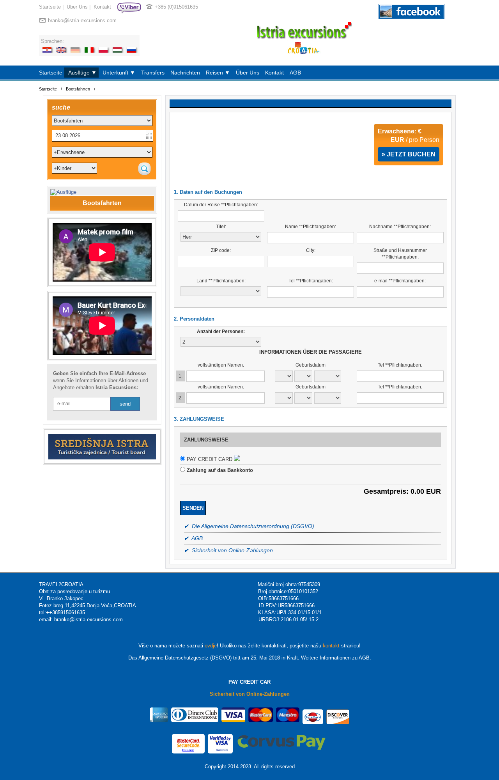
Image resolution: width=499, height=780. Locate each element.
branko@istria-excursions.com (82, 20)
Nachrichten (185, 72)
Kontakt (102, 7)
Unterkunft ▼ (119, 72)
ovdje (211, 646)
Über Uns (77, 7)
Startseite (50, 7)
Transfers (153, 72)
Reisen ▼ (218, 72)
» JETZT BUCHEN (408, 154)
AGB (295, 72)
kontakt (331, 646)
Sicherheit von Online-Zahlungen (250, 694)
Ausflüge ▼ (82, 72)
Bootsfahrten (78, 89)
